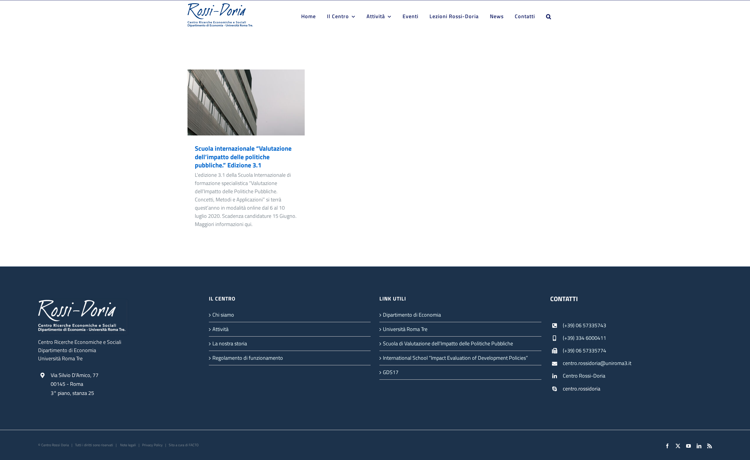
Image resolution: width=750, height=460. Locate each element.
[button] (548, 16)
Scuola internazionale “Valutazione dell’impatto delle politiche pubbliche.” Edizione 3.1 (237, 102)
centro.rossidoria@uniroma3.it (597, 363)
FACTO (194, 445)
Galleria (254, 102)
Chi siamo (223, 315)
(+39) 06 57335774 (584, 350)
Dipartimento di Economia (412, 315)
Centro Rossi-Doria (584, 376)
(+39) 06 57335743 (584, 325)
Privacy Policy (152, 445)
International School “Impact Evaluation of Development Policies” (455, 358)
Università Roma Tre (405, 329)
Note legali (127, 445)
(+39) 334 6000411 (584, 338)
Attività (220, 329)
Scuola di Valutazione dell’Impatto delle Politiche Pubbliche (448, 343)
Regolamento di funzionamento (247, 358)
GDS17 (390, 372)
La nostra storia (229, 343)
